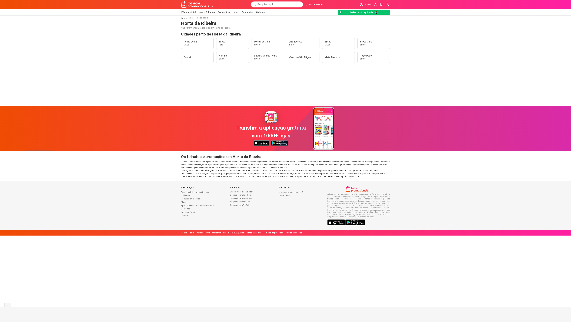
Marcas (184, 202)
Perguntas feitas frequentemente (195, 192)
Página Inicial (188, 12)
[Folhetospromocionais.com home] (197, 4)
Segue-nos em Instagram (241, 198)
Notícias (184, 215)
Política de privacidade (274, 233)
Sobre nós (185, 209)
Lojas (236, 12)
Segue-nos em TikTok (239, 205)
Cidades (260, 12)
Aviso (241, 233)
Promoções (224, 12)
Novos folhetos (207, 12)
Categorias (247, 12)
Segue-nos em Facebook (241, 195)
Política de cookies (294, 233)
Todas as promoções (190, 199)
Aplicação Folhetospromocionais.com (197, 205)
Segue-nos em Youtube (240, 202)
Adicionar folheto (188, 212)
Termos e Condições (254, 233)
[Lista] (387, 4)
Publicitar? (185, 195)
